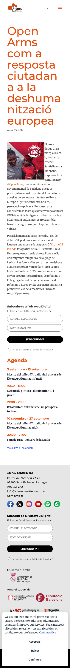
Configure (35, 659)
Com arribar (15, 495)
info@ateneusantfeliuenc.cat (26, 491)
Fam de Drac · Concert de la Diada (28, 439)
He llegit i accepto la (32, 350)
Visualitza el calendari (20, 448)
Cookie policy (47, 632)
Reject (35, 650)
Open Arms (16, 184)
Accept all (35, 641)
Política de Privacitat (42, 350)
